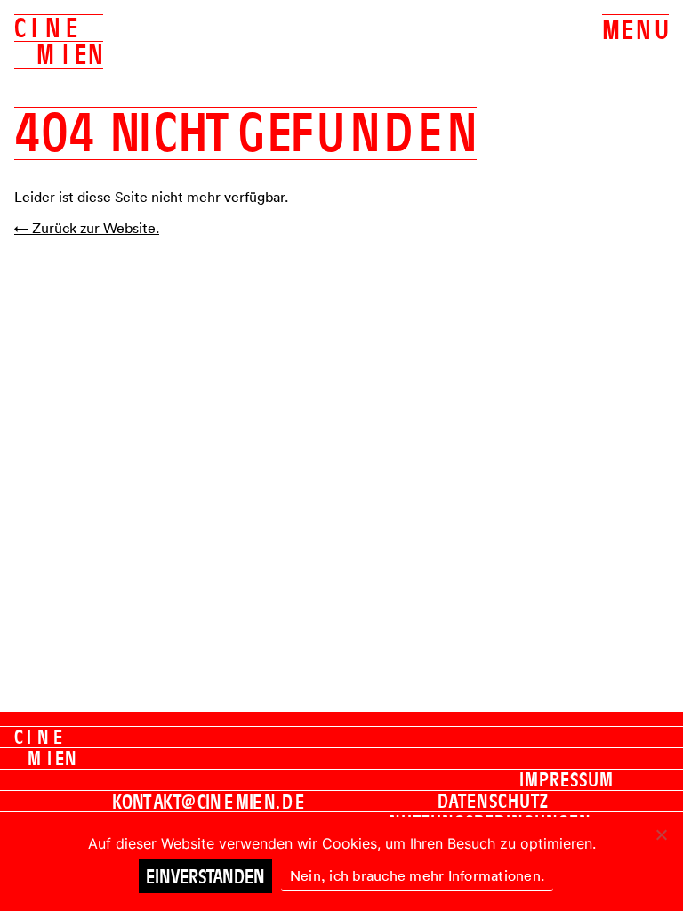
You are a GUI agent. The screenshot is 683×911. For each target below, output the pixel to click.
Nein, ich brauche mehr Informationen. (417, 875)
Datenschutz (493, 800)
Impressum (566, 779)
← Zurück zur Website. (86, 228)
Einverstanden (205, 876)
